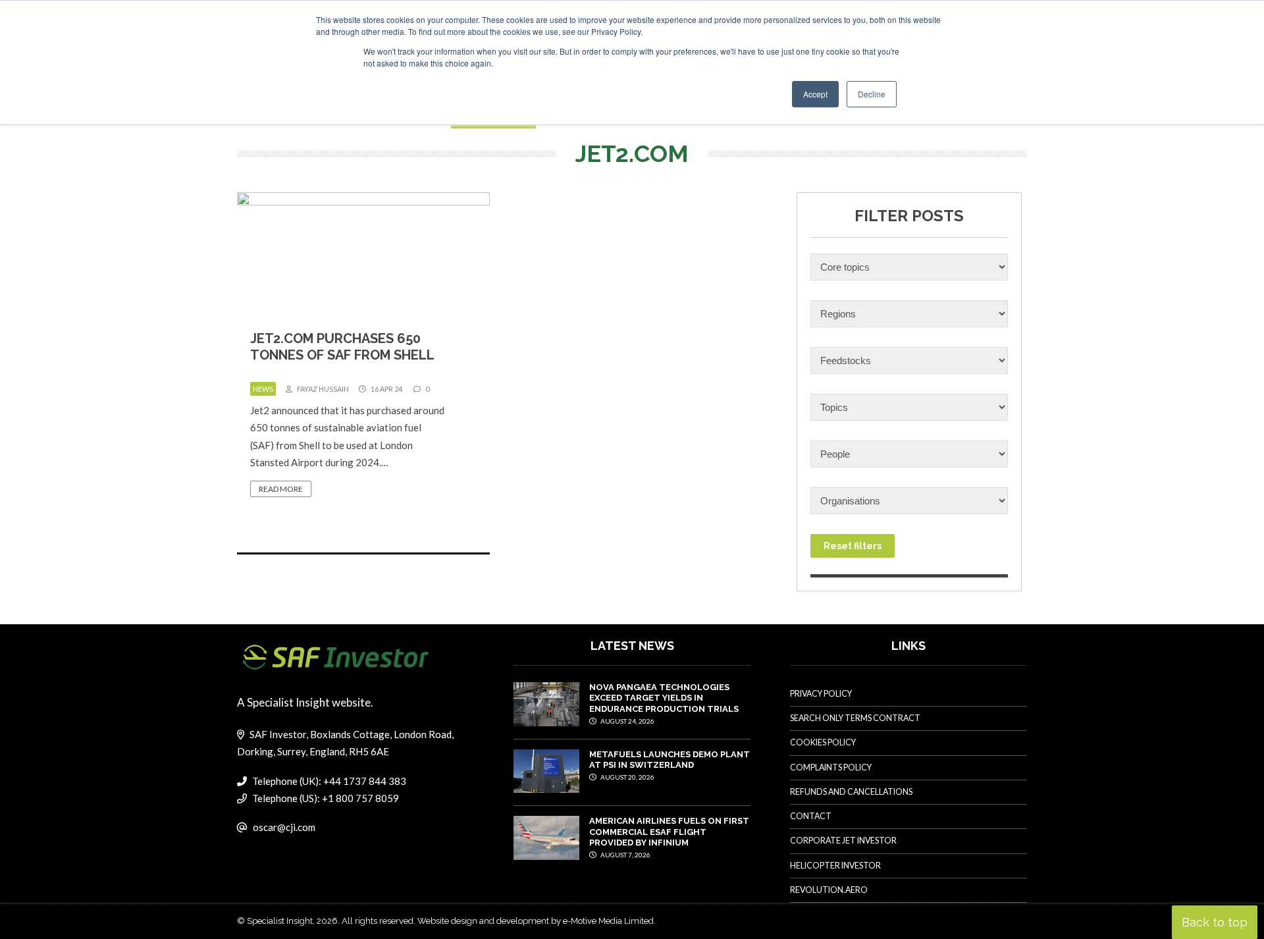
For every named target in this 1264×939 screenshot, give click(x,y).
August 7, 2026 (624, 855)
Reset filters (853, 546)
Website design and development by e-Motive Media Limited (535, 921)
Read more (281, 489)
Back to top (1215, 922)
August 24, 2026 (626, 721)
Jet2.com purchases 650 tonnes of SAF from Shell (342, 347)
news (263, 389)
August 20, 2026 (626, 777)
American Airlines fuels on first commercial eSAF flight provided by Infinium (669, 831)
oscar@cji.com (284, 827)
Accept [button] (815, 93)
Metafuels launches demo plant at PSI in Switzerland (669, 759)
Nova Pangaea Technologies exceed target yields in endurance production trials (664, 698)
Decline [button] (871, 93)
